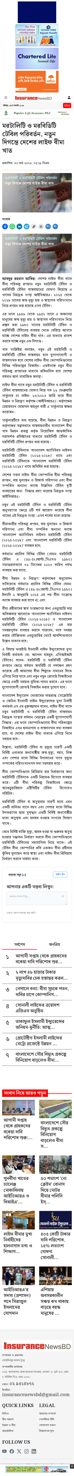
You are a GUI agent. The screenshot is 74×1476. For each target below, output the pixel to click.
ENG (67, 106)
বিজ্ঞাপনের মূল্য (46, 1431)
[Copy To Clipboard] (34, 226)
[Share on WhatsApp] (12, 226)
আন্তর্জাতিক (8, 1431)
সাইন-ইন (60, 874)
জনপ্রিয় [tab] (54, 945)
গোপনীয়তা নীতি (46, 1419)
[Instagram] (26, 1451)
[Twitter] (19, 1451)
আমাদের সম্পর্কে (47, 1414)
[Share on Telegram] (26, 226)
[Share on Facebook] (5, 226)
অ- (55, 226)
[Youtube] (4, 1451)
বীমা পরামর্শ (7, 1419)
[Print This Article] (41, 226)
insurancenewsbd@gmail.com (36, 1395)
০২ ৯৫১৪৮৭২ (21, 1383)
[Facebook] (12, 1451)
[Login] (69, 98)
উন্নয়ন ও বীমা (8, 1425)
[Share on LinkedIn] (19, 226)
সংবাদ (6, 219)
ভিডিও (5, 1414)
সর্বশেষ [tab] (19, 945)
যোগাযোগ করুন (47, 1425)
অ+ (48, 226)
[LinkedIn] (34, 1451)
